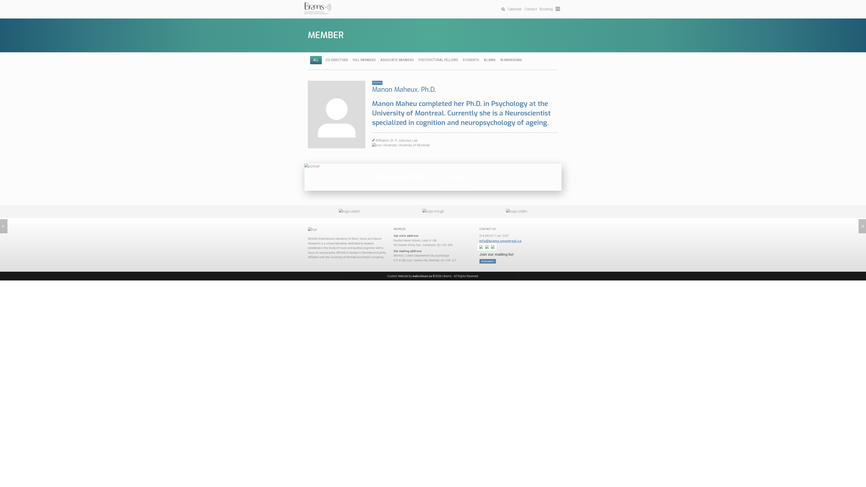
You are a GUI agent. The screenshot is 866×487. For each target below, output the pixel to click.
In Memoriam (511, 60)
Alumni (489, 60)
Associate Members (397, 60)
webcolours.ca (422, 276)
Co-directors (337, 60)
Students (471, 60)
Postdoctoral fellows (438, 60)
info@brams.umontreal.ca (500, 241)
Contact (530, 9)
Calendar (515, 9)
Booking (546, 9)
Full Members (364, 60)
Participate (454, 177)
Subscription (487, 261)
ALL (316, 60)
